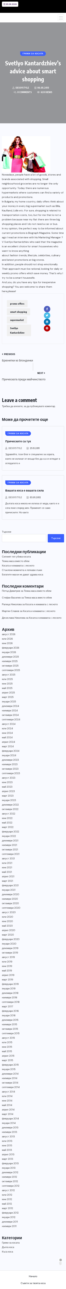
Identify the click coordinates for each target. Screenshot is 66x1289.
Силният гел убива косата (16, 556)
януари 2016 (9, 1015)
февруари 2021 (10, 885)
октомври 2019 (10, 952)
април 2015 (8, 1055)
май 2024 (7, 737)
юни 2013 (7, 1145)
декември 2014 (10, 1073)
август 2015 (8, 1037)
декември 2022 (10, 804)
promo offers (17, 303)
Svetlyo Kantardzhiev (17, 330)
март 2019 (7, 979)
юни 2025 (7, 683)
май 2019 (7, 970)
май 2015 (7, 1051)
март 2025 (8, 697)
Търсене (6, 531)
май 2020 (7, 925)
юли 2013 (7, 1141)
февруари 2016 (10, 1011)
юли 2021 (7, 863)
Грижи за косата (11, 1242)
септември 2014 (11, 1087)
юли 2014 (7, 1096)
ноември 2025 (10, 661)
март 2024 (8, 746)
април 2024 (8, 742)
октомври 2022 (10, 809)
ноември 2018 (9, 997)
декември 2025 (10, 656)
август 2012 (8, 1190)
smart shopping (18, 311)
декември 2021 (10, 840)
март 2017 (7, 1006)
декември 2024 (10, 706)
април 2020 (8, 930)
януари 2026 (9, 652)
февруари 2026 (10, 647)
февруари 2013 (10, 1163)
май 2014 (7, 1105)
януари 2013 (9, 1168)
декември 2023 (10, 759)
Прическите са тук (18, 441)
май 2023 (7, 786)
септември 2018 (11, 1002)
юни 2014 (7, 1100)
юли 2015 (7, 1042)
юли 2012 (7, 1194)
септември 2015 (11, 1033)
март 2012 (7, 1208)
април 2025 (8, 692)
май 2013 (7, 1150)
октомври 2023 (10, 768)
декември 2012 (10, 1172)
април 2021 (8, 876)
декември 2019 (10, 948)
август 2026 (8, 634)
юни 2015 (7, 1046)
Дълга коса (8, 1247)
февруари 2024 (10, 751)
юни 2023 (7, 782)
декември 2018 (10, 993)
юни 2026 (7, 643)
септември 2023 (11, 773)
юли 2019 (7, 961)
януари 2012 (8, 1217)
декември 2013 (10, 1127)
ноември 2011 (9, 1226)
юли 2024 (7, 728)
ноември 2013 (9, 1132)
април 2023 (8, 791)
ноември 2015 (9, 1024)
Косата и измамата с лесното (18, 565)
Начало (33, 1276)
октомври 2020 (10, 903)
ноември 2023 (10, 764)
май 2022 (7, 822)
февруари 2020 (11, 939)
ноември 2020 (10, 898)
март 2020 (8, 934)
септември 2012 (10, 1185)
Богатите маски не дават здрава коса (22, 574)
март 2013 (7, 1159)
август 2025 (8, 674)
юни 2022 (7, 818)
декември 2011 (10, 1221)
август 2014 (8, 1091)
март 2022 (7, 827)
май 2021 (7, 872)
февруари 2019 (10, 984)
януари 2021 (8, 890)
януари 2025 (9, 701)
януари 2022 (9, 836)
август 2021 (8, 858)
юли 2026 (7, 638)
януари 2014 (9, 1123)
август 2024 (9, 724)
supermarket (17, 320)
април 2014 (8, 1109)
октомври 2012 (10, 1181)
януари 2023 (9, 800)
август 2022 (8, 813)
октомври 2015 (10, 1029)
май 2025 (7, 688)
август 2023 (8, 777)
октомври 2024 (10, 715)
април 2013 (8, 1154)
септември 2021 (10, 854)
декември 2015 (10, 1020)
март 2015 (7, 1060)
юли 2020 (7, 916)
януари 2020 (9, 943)
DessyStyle (15, 448)
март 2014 (7, 1114)
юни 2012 (7, 1199)
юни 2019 (7, 966)
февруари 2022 (10, 831)
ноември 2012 (9, 1177)
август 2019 (8, 957)
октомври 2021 (10, 849)
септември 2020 (11, 907)
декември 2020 (10, 894)
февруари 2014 (10, 1118)
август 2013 (8, 1136)
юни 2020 (7, 921)
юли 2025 (7, 679)
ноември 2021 (9, 845)
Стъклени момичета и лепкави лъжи (22, 570)
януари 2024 (9, 755)
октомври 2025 (10, 665)
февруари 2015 (10, 1064)
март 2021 (7, 881)
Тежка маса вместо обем (15, 561)
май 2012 (7, 1203)
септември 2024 (11, 719)
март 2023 (8, 795)
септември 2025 (11, 670)
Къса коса (7, 1251)
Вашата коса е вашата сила (24, 490)
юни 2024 (7, 733)
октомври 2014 (10, 1082)
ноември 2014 (9, 1078)
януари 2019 (9, 988)
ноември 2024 (10, 710)
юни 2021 (7, 867)
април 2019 (8, 975)
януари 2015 (9, 1069)
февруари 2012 (10, 1212)
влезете (18, 406)
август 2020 (9, 912)
